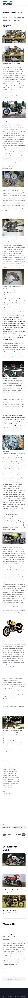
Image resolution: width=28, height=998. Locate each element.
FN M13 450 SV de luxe (9, 910)
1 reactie (4, 26)
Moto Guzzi (6, 827)
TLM (23, 827)
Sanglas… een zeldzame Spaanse (12, 890)
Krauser (4, 869)
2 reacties (14, 913)
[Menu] (25, 2)
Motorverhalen (12, 24)
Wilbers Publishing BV (19, 996)
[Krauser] (14, 859)
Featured (4, 24)
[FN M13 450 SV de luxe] (14, 901)
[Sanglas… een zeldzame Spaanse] (14, 880)
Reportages (20, 24)
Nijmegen (16, 827)
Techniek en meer (6, 25)
